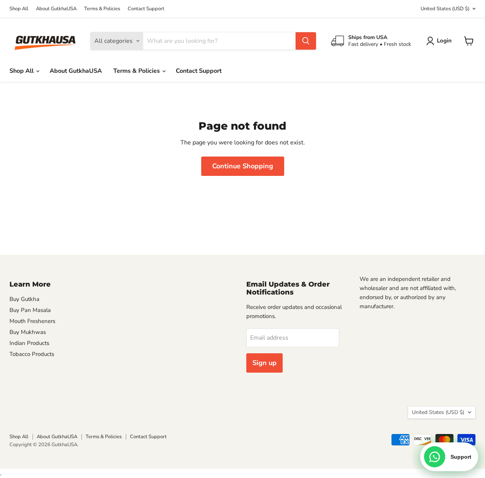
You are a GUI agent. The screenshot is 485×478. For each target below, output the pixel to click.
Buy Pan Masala (30, 310)
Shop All (18, 9)
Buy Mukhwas (27, 332)
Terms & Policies (102, 9)
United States (445, 8)
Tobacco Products (31, 354)
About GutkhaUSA (56, 9)
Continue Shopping (242, 166)
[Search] (306, 41)
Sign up (264, 362)
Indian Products (29, 343)
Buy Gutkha (24, 299)
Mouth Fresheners (32, 321)
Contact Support (146, 9)
